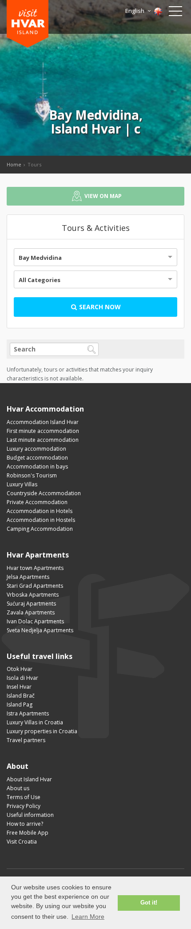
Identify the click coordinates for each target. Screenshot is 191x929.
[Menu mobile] (175, 13)
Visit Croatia (22, 841)
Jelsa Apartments (28, 577)
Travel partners (26, 740)
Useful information (30, 815)
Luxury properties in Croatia (42, 731)
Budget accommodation (37, 457)
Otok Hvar (19, 669)
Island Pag (19, 704)
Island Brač (21, 695)
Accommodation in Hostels (41, 520)
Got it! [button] (148, 903)
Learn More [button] (88, 916)
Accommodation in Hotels (39, 511)
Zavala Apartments (31, 612)
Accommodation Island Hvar (43, 422)
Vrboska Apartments (33, 594)
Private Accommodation (37, 502)
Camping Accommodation (40, 529)
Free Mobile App (27, 832)
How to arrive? (25, 824)
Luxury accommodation (36, 448)
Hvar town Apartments (35, 568)
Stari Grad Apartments (35, 586)
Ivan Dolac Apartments (35, 621)
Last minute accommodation (43, 440)
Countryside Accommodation (44, 493)
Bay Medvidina (40, 258)
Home (14, 164)
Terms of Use (23, 797)
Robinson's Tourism (32, 475)
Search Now (99, 307)
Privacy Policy (23, 806)
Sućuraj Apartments (31, 603)
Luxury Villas (22, 484)
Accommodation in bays (37, 466)
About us (18, 788)
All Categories (39, 280)
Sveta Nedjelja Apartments (40, 630)
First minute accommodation (43, 431)
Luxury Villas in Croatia (35, 722)
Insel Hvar (19, 687)
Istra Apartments (28, 713)
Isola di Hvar (22, 678)
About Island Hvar (29, 779)
